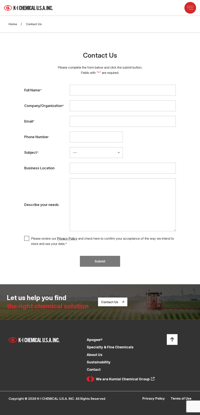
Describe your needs (41, 205)
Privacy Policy (67, 238)
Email (29, 121)
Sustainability (99, 362)
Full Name (33, 90)
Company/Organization (44, 106)
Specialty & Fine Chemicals (110, 347)
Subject (31, 152)
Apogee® (95, 340)
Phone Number (36, 137)
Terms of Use (181, 398)
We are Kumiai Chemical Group (123, 379)
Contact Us (110, 302)
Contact (94, 369)
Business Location (39, 168)
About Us (94, 355)
